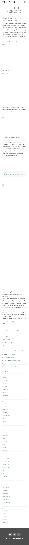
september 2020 (6, 375)
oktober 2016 (5, 464)
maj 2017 (4, 444)
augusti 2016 (5, 470)
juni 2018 (4, 424)
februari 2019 (5, 409)
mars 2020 (4, 386)
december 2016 (5, 458)
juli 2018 (4, 421)
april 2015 (4, 516)
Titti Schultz (21, 174)
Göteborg (13, 172)
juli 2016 (4, 473)
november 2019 (6, 392)
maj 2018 (4, 427)
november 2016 (6, 461)
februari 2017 (5, 453)
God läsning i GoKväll (7, 342)
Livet (16, 20)
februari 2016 (5, 487)
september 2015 (6, 502)
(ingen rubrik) (5, 336)
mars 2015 (4, 519)
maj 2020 (4, 380)
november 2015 (6, 496)
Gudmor (21, 172)
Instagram (15, 318)
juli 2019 (4, 398)
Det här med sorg (6, 339)
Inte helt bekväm (16, 360)
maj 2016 (4, 479)
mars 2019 (4, 406)
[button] (25, 2)
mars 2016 (4, 484)
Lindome (10, 174)
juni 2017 (4, 441)
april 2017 (4, 447)
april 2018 (4, 429)
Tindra (16, 174)
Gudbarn (17, 172)
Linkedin (22, 318)
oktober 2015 (5, 499)
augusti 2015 (5, 505)
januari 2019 (5, 412)
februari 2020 (5, 389)
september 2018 (6, 415)
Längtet (4, 333)
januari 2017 (5, 455)
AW (3, 345)
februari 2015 (5, 522)
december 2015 (5, 493)
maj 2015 (4, 513)
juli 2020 (4, 377)
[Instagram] (19, 534)
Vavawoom (6, 175)
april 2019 (4, 403)
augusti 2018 (5, 418)
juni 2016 (4, 476)
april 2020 (4, 383)
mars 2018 (4, 432)
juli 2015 (4, 508)
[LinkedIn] (14, 534)
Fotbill (8, 172)
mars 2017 (4, 450)
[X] (10, 534)
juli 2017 (4, 438)
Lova (13, 174)
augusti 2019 (5, 395)
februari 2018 (5, 435)
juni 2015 (4, 510)
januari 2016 (5, 490)
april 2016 (4, 482)
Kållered (5, 174)
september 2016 (6, 467)
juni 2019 (4, 401)
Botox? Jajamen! (11, 354)
